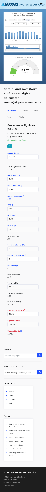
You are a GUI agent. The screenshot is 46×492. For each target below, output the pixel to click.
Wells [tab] (21, 117)
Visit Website (9, 485)
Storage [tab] (10, 117)
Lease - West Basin (16, 441)
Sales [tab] (36, 111)
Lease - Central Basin (16, 437)
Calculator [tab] (11, 111)
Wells (11, 403)
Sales (11, 395)
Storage (12, 399)
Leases (11, 392)
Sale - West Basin (15, 449)
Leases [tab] (25, 111)
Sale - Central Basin (16, 445)
